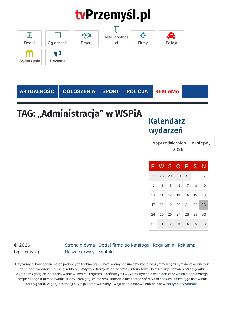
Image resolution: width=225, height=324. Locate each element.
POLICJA (137, 91)
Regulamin (163, 245)
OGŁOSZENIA (79, 91)
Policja (171, 42)
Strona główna (80, 245)
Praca (86, 42)
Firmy (143, 42)
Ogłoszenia (58, 42)
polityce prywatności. (182, 284)
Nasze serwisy (80, 251)
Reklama (58, 60)
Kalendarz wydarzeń (167, 125)
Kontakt (106, 251)
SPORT (110, 91)
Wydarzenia (29, 60)
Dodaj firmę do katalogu (124, 245)
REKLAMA (167, 91)
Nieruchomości (116, 40)
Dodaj (29, 42)
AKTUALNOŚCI (38, 91)
